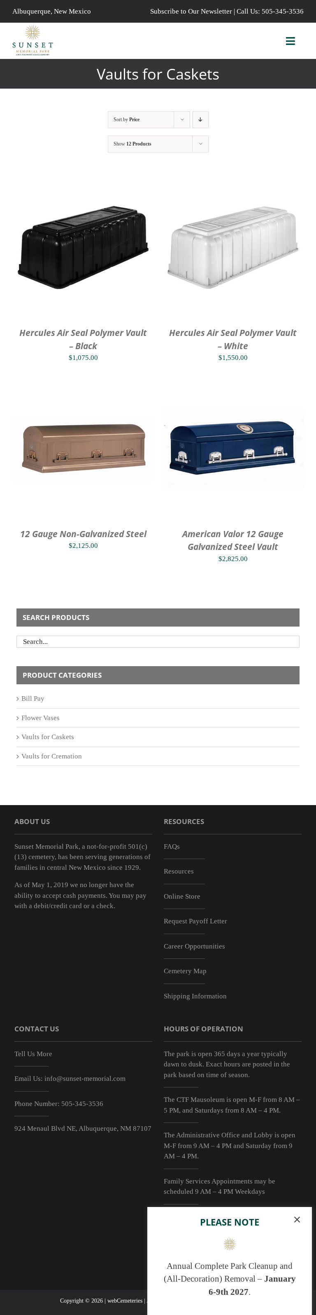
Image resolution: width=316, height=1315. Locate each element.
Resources (179, 871)
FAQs (172, 846)
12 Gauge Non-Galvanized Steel (83, 534)
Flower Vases (40, 718)
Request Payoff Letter (195, 921)
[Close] (297, 1219)
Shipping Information (195, 996)
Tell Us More (33, 1054)
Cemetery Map (185, 971)
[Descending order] (201, 119)
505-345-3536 (283, 11)
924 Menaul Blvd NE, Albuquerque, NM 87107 (82, 1128)
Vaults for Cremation (51, 756)
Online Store (182, 896)
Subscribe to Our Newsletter (191, 11)
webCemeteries (124, 1301)
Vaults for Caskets (47, 737)
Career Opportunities (194, 946)
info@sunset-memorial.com (84, 1079)
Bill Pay (32, 698)
